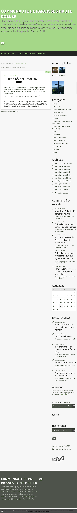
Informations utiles (60, 116)
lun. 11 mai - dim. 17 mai (62, 189)
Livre (55, 131)
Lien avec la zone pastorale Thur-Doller (27, 103)
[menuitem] (4, 53)
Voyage (23, 106)
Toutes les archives (62, 193)
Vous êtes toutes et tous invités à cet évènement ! (65, 327)
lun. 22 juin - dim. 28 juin (63, 178)
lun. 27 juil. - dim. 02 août (63, 166)
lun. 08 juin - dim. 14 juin (63, 181)
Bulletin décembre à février (65, 212)
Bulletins (31, 102)
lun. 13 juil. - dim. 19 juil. (62, 169)
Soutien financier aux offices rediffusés (30, 53)
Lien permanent (10, 102)
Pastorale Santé (39, 105)
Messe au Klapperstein (65, 362)
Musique (20, 105)
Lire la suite (64, 395)
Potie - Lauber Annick (65, 224)
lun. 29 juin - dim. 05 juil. (63, 175)
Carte (55, 415)
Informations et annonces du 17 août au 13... (65, 349)
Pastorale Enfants (28, 105)
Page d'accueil (21, 63)
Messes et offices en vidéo (63, 110)
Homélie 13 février (7, 63)
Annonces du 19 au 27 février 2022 (13, 67)
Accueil (3, 53)
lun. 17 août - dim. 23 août (63, 163)
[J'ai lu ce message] (75, 510)
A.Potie (58, 237)
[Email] (2, 43)
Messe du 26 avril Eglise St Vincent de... (64, 240)
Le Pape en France (63, 336)
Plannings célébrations (62, 143)
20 (68, 303)
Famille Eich (60, 268)
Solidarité (18, 106)
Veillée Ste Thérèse (67, 226)
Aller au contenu (5, 1)
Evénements (38, 102)
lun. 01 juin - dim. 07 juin (63, 184)
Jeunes (13, 103)
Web (55, 152)
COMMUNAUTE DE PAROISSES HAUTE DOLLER (36, 13)
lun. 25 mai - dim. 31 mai (62, 187)
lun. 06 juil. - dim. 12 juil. (62, 172)
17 (57, 303)
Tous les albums (60, 75)
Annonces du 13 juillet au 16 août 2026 (65, 374)
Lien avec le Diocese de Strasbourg (61, 127)
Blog (26, 102)
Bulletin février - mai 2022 (21, 79)
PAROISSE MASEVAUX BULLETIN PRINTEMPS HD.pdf (22, 96)
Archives (11, 53)
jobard (58, 211)
